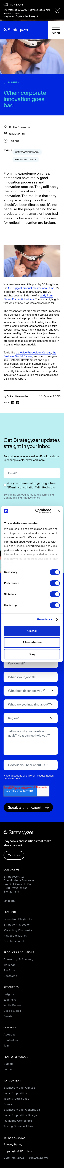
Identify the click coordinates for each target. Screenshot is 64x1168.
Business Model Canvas (19, 1087)
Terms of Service (14, 1137)
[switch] (55, 583)
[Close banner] (58, 511)
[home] (16, 30)
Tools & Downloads (16, 1098)
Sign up (9, 1063)
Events (8, 1016)
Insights (9, 994)
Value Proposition (15, 1093)
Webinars (10, 999)
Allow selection (32, 642)
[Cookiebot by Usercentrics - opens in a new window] (37, 511)
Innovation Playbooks (18, 919)
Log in (8, 1069)
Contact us (11, 1040)
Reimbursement (14, 941)
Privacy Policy (31, 497)
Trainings (9, 964)
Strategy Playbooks (17, 924)
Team (7, 1045)
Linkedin (9, 900)
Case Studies (12, 1010)
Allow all (32, 630)
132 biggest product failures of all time (31, 288)
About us (9, 1034)
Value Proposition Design (20, 1115)
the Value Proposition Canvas (33, 352)
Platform (9, 970)
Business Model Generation (22, 1109)
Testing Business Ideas (18, 1126)
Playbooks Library (16, 935)
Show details (44, 619)
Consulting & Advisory (18, 959)
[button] (56, 30)
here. (18, 778)
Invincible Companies (18, 1120)
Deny (32, 654)
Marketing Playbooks (18, 930)
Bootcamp (10, 975)
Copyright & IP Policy (18, 1151)
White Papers (12, 1005)
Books (8, 1104)
